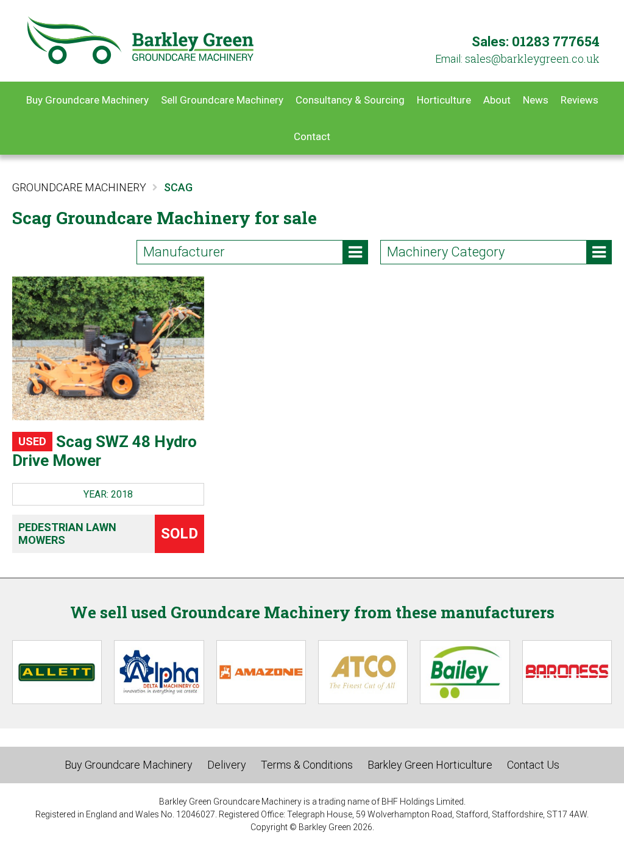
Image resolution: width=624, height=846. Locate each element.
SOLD (179, 533)
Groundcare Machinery (79, 187)
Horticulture (444, 100)
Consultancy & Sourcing (350, 100)
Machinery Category (446, 251)
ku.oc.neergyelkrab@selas (532, 58)
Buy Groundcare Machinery (87, 100)
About (497, 100)
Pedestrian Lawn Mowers (67, 534)
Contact (312, 136)
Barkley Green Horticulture (429, 764)
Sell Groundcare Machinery (222, 100)
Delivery (226, 764)
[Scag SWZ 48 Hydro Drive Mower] (108, 348)
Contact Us (533, 764)
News (535, 100)
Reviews (579, 100)
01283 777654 (556, 41)
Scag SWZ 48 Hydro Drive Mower (104, 451)
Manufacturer (184, 251)
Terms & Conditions (307, 764)
